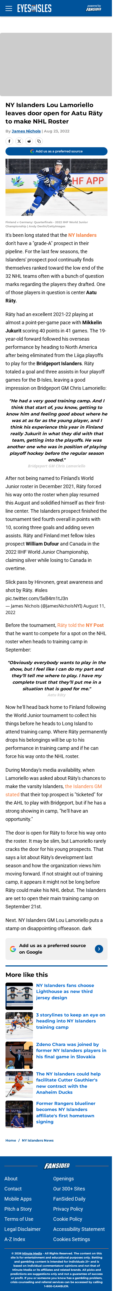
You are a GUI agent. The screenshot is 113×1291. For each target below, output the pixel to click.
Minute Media (32, 1253)
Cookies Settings (71, 1239)
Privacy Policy (68, 1209)
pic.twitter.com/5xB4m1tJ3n (36, 598)
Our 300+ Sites (69, 1189)
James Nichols (26, 131)
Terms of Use (18, 1219)
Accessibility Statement (79, 1229)
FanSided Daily (69, 1199)
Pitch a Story (18, 1209)
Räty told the (80, 625)
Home (10, 1140)
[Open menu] (8, 8)
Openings (63, 1178)
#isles (41, 590)
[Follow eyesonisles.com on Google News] (99, 949)
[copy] (39, 141)
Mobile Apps (18, 1199)
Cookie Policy (67, 1219)
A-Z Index (14, 1239)
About (11, 1178)
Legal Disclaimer (22, 1229)
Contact (13, 1189)
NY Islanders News (37, 1140)
